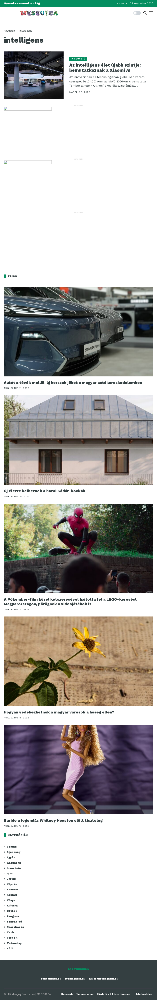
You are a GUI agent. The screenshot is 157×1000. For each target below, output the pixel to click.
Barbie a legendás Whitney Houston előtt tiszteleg (53, 820)
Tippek (12, 937)
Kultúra (12, 905)
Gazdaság (14, 862)
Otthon (12, 910)
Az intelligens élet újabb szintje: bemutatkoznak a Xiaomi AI (105, 68)
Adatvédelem (144, 994)
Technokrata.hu (50, 978)
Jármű (11, 878)
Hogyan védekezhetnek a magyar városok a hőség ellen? (59, 712)
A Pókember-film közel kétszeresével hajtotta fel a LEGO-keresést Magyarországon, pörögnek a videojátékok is (70, 601)
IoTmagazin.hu (75, 978)
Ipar (10, 873)
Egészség (13, 851)
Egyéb (11, 857)
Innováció (78, 59)
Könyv (11, 900)
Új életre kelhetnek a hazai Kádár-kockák (44, 491)
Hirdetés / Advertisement (114, 994)
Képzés (12, 884)
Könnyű (12, 894)
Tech (10, 932)
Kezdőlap (9, 30)
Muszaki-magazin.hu (103, 978)
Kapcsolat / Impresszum (77, 994)
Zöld (10, 948)
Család (12, 846)
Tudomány (14, 943)
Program (13, 916)
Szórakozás (15, 926)
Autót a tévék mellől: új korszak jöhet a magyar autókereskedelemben (73, 382)
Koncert (13, 889)
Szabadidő (14, 921)
